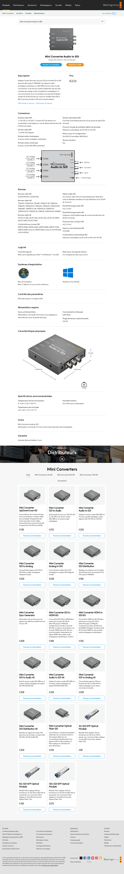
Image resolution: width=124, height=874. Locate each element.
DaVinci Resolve (12, 834)
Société (58, 5)
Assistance (32, 5)
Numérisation (10, 849)
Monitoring (39, 837)
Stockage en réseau (42, 840)
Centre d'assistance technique (79, 834)
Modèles (28, 13)
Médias (68, 5)
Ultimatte (5, 840)
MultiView (39, 843)
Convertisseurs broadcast (44, 834)
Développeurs (46, 5)
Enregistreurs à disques (9, 843)
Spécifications (39, 13)
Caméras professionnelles (10, 831)
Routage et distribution (43, 846)
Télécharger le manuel (26, 103)
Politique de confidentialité (112, 846)
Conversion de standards (44, 831)
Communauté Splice (76, 843)
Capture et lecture (8, 846)
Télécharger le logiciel (44, 103)
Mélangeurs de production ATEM (12, 837)
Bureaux (106, 831)
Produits (6, 5)
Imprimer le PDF (75, 64)
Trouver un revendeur (51, 64)
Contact (72, 837)
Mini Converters (8, 13)
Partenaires (107, 840)
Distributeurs (18, 5)
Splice (77, 5)
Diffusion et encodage (43, 849)
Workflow (19, 13)
